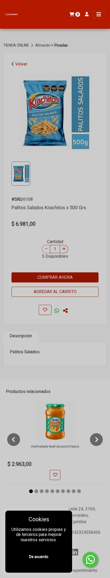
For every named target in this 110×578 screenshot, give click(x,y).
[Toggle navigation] (99, 14)
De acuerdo (38, 557)
